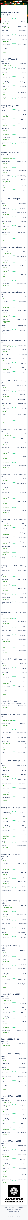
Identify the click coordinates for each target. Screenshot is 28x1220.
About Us (7, 1207)
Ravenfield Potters (5, 44)
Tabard (4, 52)
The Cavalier (5, 70)
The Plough (5, 1176)
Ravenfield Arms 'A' (5, 39)
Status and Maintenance (14, 1211)
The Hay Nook (5, 23)
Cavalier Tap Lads (22, 30)
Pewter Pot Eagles (22, 44)
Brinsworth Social (22, 26)
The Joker (4, 18)
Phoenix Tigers (23, 49)
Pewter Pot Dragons (6, 35)
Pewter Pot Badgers (22, 35)
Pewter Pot (5, 32)
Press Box (24, 39)
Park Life (3, 26)
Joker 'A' (3, 17)
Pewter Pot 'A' (23, 21)
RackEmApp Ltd (13, 1216)
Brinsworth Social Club (7, 65)
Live (8, 3)
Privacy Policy (10, 1209)
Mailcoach (5, 240)
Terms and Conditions (17, 1207)
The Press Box (5, 98)
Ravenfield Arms (6, 41)
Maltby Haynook (5, 21)
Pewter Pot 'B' (4, 30)
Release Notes (18, 1209)
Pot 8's (25, 17)
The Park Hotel (6, 27)
